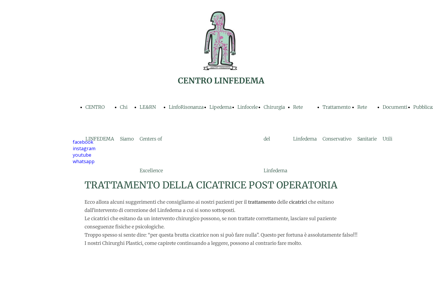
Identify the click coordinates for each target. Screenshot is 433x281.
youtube (82, 155)
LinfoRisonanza (186, 107)
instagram (84, 148)
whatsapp (84, 161)
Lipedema (220, 107)
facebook (83, 142)
